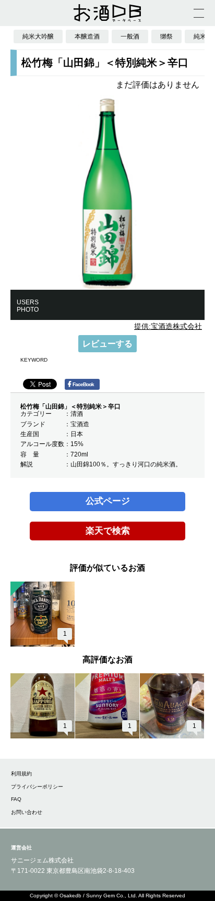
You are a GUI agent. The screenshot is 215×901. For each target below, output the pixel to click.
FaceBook (83, 384)
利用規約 (21, 773)
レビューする (107, 343)
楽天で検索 (108, 531)
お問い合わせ (26, 812)
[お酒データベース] (107, 13)
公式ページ (108, 501)
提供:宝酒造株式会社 (168, 326)
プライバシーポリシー (37, 786)
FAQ (16, 799)
